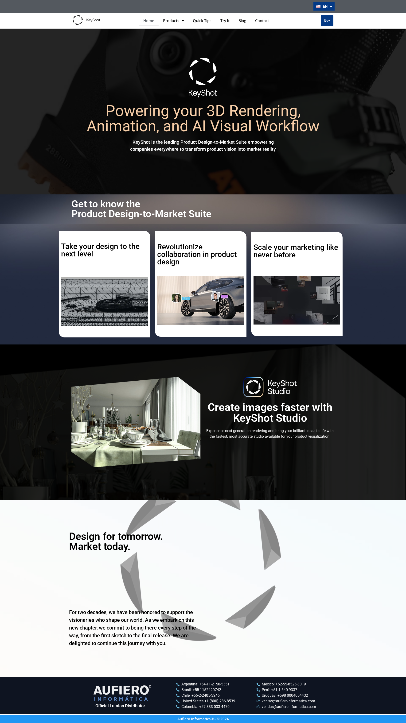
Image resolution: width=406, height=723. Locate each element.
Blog (242, 20)
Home (148, 20)
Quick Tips (202, 20)
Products (171, 20)
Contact (262, 20)
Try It (225, 20)
